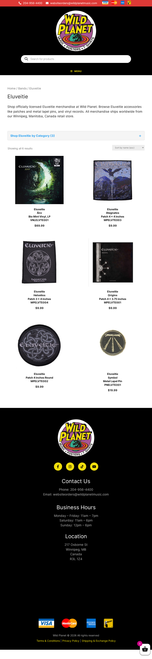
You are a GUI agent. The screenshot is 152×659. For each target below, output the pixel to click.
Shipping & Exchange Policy (99, 640)
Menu (78, 71)
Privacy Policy (70, 640)
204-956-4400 (32, 3)
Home (11, 88)
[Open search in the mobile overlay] (76, 59)
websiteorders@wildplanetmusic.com (73, 3)
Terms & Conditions (48, 640)
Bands (22, 88)
